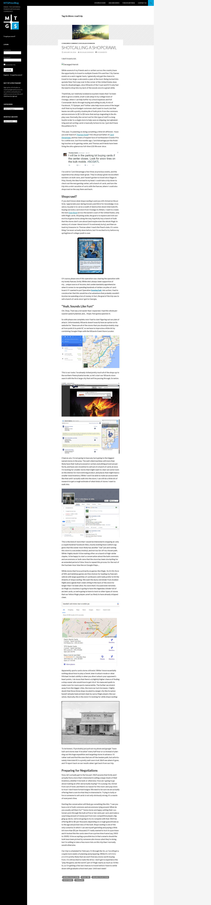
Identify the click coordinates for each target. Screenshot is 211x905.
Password (7, 57)
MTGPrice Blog (11, 3)
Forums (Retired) (129, 3)
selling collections (100, 877)
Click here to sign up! (10, 96)
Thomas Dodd (82, 134)
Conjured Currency (70, 43)
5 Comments (102, 52)
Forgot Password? (16, 75)
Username (7, 50)
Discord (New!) (114, 3)
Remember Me (10, 65)
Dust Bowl (73, 212)
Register (6, 75)
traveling (79, 880)
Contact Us (142, 3)
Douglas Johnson (87, 43)
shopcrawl (68, 880)
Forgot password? (9, 36)
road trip (86, 877)
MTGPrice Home (100, 3)
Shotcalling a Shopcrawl (89, 47)
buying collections (71, 877)
